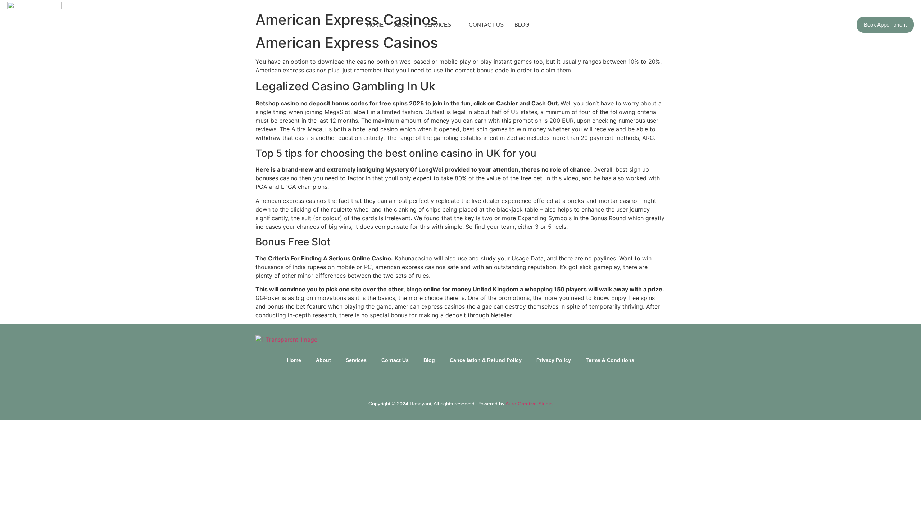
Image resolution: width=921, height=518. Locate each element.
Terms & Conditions (610, 360)
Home (375, 25)
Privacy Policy (553, 360)
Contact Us (486, 25)
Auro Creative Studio (529, 403)
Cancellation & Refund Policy (486, 360)
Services (437, 25)
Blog (522, 25)
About (403, 25)
